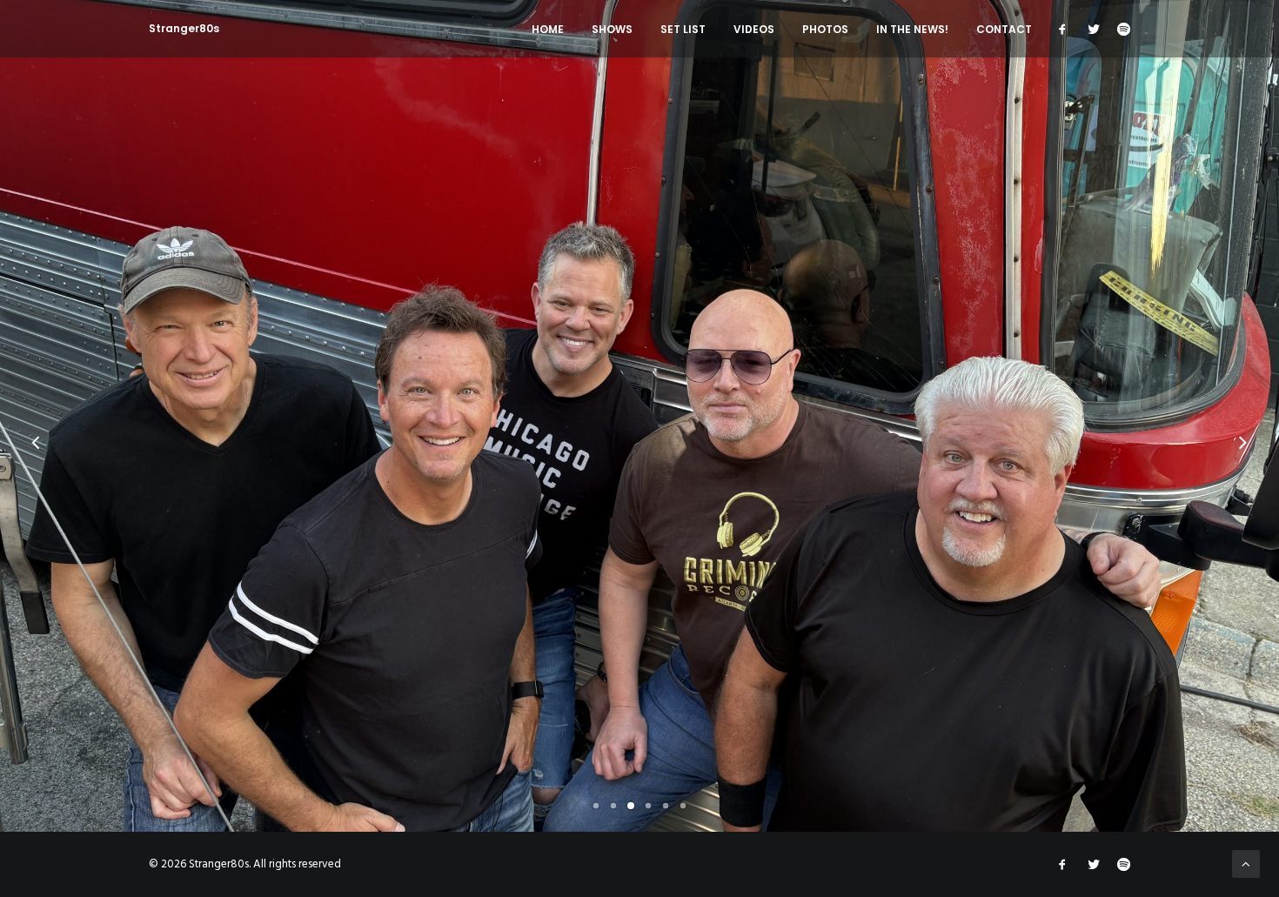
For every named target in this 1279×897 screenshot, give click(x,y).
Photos (825, 29)
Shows (612, 29)
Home (548, 29)
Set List (683, 29)
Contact (1004, 29)
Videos (753, 29)
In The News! (912, 29)
